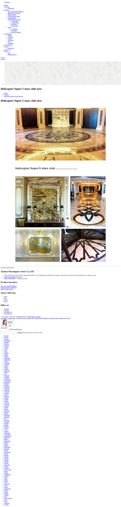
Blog (9, 53)
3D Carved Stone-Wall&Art (15, 11)
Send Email (4, 328)
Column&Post (12, 18)
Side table (14, 24)
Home (6, 5)
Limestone (11, 43)
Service (6, 46)
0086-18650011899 (9, 278)
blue (5, 298)
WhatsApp (19, 329)
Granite (10, 38)
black (5, 296)
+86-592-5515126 (22, 278)
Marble (10, 35)
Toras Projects (8, 45)
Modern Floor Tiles (64, 318)
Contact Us (7, 50)
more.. (6, 301)
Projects (6, 95)
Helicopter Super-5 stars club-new (13, 96)
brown (6, 300)
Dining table (14, 26)
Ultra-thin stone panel (14, 16)
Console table (15, 22)
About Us (7, 7)
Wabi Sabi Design (21, 318)
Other (9, 27)
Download (11, 48)
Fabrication (11, 8)
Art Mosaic (14, 29)
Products (6, 10)
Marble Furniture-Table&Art (9, 287)
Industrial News (12, 54)
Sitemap (38, 316)
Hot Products (31, 316)
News (6, 51)
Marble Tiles (30, 318)
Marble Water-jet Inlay (14, 13)
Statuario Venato (53, 318)
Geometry (14, 30)
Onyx (9, 42)
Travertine (10, 40)
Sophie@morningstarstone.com (13, 277)
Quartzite (10, 37)
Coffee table (14, 21)
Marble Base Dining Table (8, 318)
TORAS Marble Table (14, 19)
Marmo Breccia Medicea (42, 318)
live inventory (8, 34)
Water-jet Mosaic (16, 32)
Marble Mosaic (12, 14)
